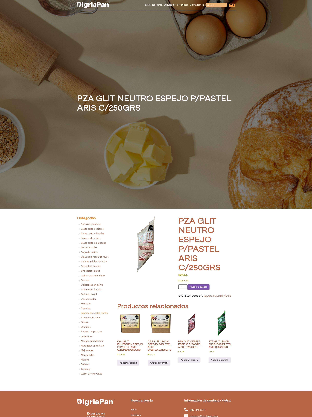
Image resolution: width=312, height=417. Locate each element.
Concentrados (88, 299)
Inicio (148, 5)
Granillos (86, 327)
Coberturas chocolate (93, 275)
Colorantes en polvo (92, 285)
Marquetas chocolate (92, 346)
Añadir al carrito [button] (128, 363)
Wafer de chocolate (91, 374)
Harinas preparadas (91, 331)
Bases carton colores (92, 229)
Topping (85, 369)
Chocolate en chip (91, 266)
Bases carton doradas (92, 233)
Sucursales (170, 5)
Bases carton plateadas (93, 243)
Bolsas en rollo (89, 247)
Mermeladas (87, 355)
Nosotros (157, 5)
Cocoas (85, 280)
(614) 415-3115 (197, 410)
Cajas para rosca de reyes (95, 257)
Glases (84, 322)
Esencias (85, 303)
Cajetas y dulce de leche (94, 261)
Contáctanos (197, 5)
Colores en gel (89, 294)
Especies (86, 308)
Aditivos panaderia (91, 224)
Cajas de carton (89, 252)
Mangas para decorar (92, 341)
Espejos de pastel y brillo (94, 313)
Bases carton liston (91, 238)
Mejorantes (87, 350)
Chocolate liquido (90, 271)
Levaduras (86, 336)
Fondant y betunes (91, 317)
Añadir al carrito (198, 287)
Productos (182, 5)
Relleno (85, 364)
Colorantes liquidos (91, 289)
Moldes (85, 360)
